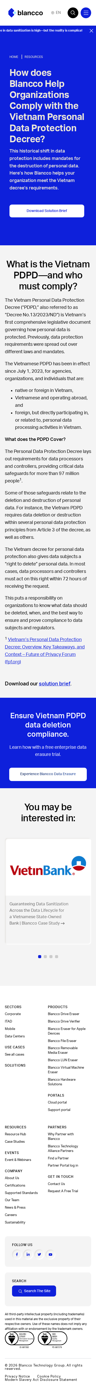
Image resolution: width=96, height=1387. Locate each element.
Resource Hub (15, 1134)
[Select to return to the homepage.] (25, 13)
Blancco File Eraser (62, 1040)
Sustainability (15, 1222)
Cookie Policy (49, 1376)
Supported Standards (21, 1192)
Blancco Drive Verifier (64, 1021)
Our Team (12, 1200)
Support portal (59, 1109)
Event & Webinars (18, 1159)
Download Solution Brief (47, 211)
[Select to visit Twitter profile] (39, 1254)
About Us (12, 1178)
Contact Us (56, 1184)
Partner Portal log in (63, 1165)
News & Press (15, 1207)
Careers (11, 1215)
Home (13, 56)
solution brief (54, 683)
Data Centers (15, 1036)
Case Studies (15, 1141)
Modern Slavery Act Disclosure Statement (41, 1379)
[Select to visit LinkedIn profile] (28, 1254)
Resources (34, 56)
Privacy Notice (17, 1376)
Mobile (10, 1028)
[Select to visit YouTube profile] (50, 1255)
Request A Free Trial (63, 1191)
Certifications (15, 1185)
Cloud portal (57, 1102)
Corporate (13, 1014)
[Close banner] (91, 30)
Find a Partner (58, 1158)
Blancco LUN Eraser (63, 1060)
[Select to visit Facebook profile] (17, 1254)
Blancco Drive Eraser (63, 1014)
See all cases (14, 1054)
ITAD (8, 1021)
